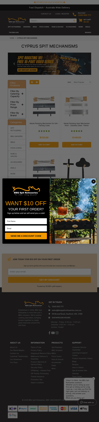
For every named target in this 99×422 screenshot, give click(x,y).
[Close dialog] (93, 181)
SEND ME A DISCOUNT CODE (26, 236)
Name (7, 216)
